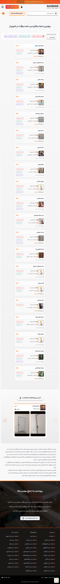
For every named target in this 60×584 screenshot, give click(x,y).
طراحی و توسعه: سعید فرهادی (30, 582)
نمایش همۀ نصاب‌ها (17, 13)
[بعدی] (4, 420)
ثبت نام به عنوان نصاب (31, 518)
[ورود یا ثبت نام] (21, 6)
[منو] (2, 7)
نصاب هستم (13, 7)
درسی (46, 577)
